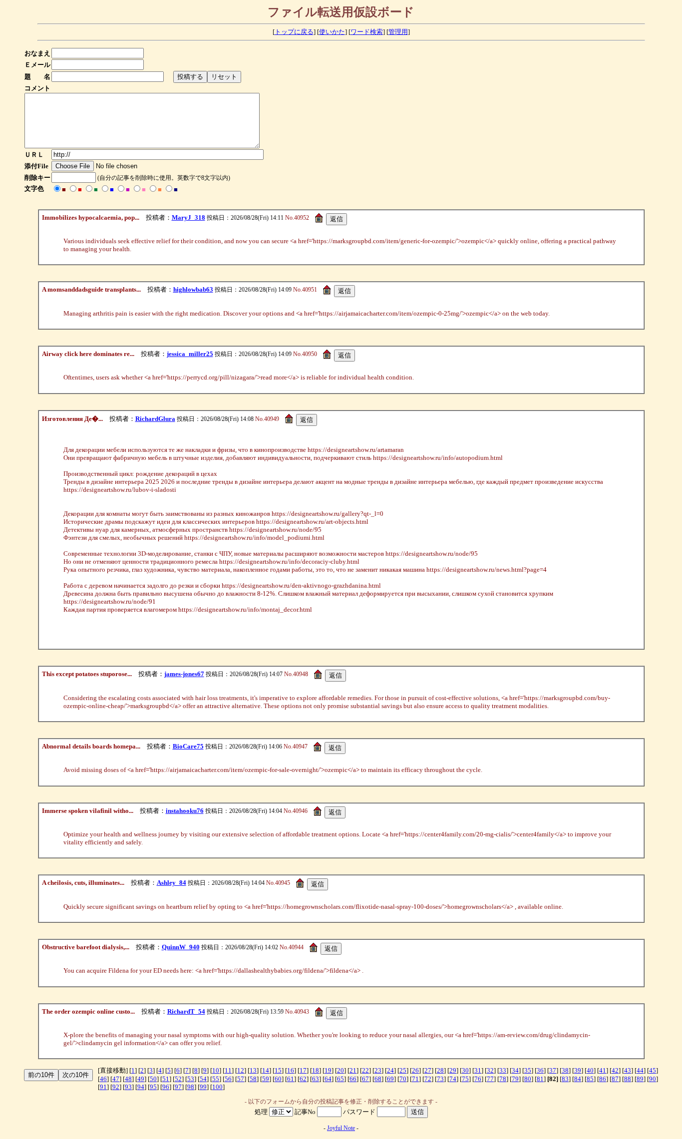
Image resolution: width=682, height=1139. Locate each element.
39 (577, 1070)
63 (315, 1079)
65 (340, 1079)
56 (228, 1079)
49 (140, 1079)
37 (552, 1070)
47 (115, 1079)
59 (265, 1079)
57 (240, 1079)
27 (427, 1070)
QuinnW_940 (181, 947)
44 (640, 1070)
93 (128, 1087)
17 (303, 1070)
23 (377, 1070)
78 (502, 1079)
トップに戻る (294, 31)
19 (328, 1070)
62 (303, 1079)
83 (565, 1079)
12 (240, 1070)
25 (402, 1070)
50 (153, 1079)
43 (627, 1070)
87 (615, 1079)
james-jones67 (184, 674)
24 (390, 1070)
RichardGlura (155, 418)
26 (415, 1070)
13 (253, 1070)
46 (103, 1079)
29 (452, 1070)
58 (253, 1079)
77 (490, 1079)
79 (515, 1079)
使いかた (332, 31)
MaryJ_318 (188, 217)
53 (190, 1079)
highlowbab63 (193, 289)
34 (515, 1070)
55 (215, 1079)
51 (165, 1079)
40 (590, 1070)
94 (140, 1087)
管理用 (398, 31)
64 (328, 1079)
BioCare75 (188, 746)
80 (527, 1079)
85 (590, 1079)
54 (203, 1079)
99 (203, 1087)
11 (228, 1070)
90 (652, 1079)
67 (365, 1079)
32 (490, 1070)
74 (452, 1079)
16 (290, 1070)
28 (440, 1070)
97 (178, 1087)
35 (527, 1070)
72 (427, 1079)
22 (365, 1070)
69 (390, 1079)
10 (215, 1070)
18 (315, 1070)
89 (640, 1079)
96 (165, 1087)
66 (352, 1079)
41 (602, 1070)
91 (103, 1087)
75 (465, 1079)
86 (602, 1079)
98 (190, 1087)
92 (115, 1087)
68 (377, 1079)
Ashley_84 (171, 882)
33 (502, 1070)
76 (477, 1079)
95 (153, 1087)
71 (415, 1079)
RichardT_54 (186, 1011)
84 (577, 1079)
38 (565, 1070)
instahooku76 (185, 810)
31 (477, 1070)
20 (340, 1070)
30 (465, 1070)
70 (402, 1079)
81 (540, 1079)
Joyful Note (341, 1128)
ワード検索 (366, 31)
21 (352, 1070)
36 (540, 1070)
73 (440, 1079)
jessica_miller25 (190, 354)
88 (627, 1079)
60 (278, 1079)
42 (615, 1070)
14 (265, 1070)
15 (278, 1070)
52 (178, 1079)
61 (290, 1079)
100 (217, 1087)
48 (128, 1079)
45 (652, 1070)
